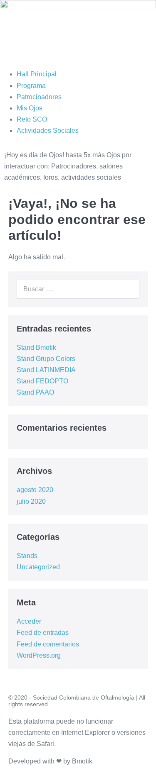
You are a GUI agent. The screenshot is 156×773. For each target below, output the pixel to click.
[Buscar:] (78, 289)
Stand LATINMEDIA (46, 369)
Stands (27, 555)
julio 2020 (31, 501)
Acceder (29, 621)
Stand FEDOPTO (42, 381)
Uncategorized (38, 567)
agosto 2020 (35, 489)
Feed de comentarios (48, 644)
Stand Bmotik (36, 347)
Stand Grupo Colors (46, 358)
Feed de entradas (43, 632)
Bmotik (82, 761)
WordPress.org (39, 655)
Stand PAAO (35, 392)
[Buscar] (128, 289)
